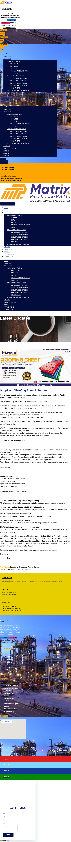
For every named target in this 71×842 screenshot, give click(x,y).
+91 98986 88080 (11, 594)
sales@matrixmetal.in (7, 14)
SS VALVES (14, 73)
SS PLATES (14, 66)
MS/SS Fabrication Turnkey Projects (18, 244)
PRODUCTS (7, 59)
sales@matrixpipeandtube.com (10, 17)
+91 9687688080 (6, 8)
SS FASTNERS (15, 88)
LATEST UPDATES (9, 95)
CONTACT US (7, 102)
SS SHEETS (14, 63)
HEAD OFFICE (7, 578)
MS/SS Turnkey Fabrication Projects (18, 90)
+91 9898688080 (6, 10)
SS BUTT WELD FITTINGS (18, 83)
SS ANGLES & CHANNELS (19, 80)
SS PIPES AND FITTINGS (18, 78)
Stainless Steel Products (14, 61)
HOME (5, 54)
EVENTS (6, 98)
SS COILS (13, 68)
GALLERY (6, 93)
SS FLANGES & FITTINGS (18, 85)
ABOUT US (7, 56)
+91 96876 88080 (11, 592)
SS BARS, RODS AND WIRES (19, 71)
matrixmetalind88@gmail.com (10, 15)
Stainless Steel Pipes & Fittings (16, 76)
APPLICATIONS (8, 100)
